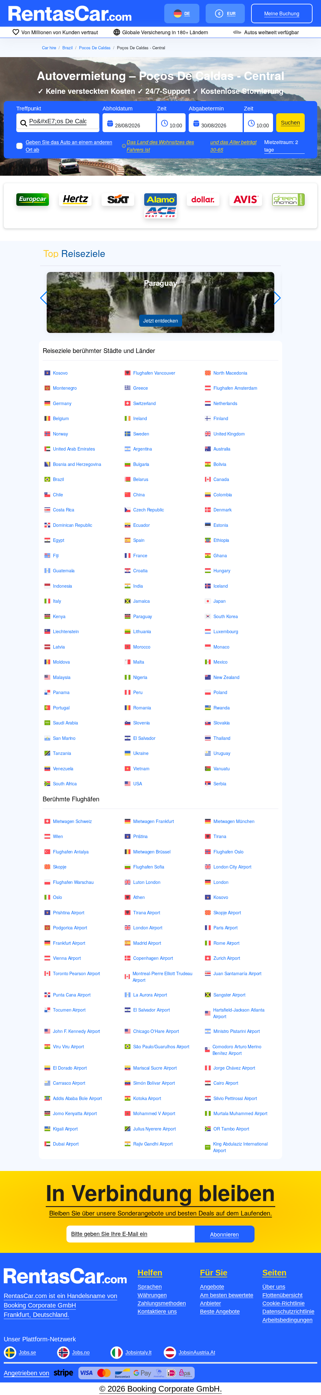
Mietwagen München (234, 821)
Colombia (222, 494)
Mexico (220, 662)
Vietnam (141, 768)
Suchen (290, 123)
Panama (61, 692)
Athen (139, 897)
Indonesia (62, 586)
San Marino (64, 738)
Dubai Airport (66, 1144)
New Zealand (226, 677)
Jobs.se (27, 1352)
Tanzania (62, 753)
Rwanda (221, 707)
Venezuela (63, 768)
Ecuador (141, 525)
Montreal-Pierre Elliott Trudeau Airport (163, 976)
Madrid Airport (147, 943)
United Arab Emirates (74, 449)
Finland (220, 418)
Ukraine (141, 753)
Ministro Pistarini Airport (236, 1031)
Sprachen (150, 1287)
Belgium (61, 418)
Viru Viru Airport (68, 1046)
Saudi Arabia (65, 722)
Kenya (59, 616)
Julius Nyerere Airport (154, 1128)
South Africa (65, 783)
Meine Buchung (281, 13)
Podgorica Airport (70, 927)
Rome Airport (226, 943)
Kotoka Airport (147, 1098)
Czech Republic (148, 509)
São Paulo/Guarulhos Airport (161, 1046)
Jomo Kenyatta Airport (75, 1113)
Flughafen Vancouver (154, 373)
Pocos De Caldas (95, 48)
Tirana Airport (146, 912)
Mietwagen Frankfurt (153, 821)
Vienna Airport (67, 958)
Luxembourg (225, 631)
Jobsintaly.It (138, 1352)
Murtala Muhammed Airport (240, 1113)
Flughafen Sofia (148, 866)
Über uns (273, 1287)
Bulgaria (141, 464)
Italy (57, 601)
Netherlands (225, 403)
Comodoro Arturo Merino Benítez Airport (237, 1049)
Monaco (221, 647)
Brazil (67, 48)
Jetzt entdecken (160, 320)
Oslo (57, 897)
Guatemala (64, 570)
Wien (58, 836)
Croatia (140, 570)
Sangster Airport (229, 994)
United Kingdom (229, 433)
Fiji (56, 555)
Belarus (140, 479)
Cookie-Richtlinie (283, 1303)
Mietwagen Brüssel (152, 851)
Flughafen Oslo (228, 851)
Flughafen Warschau (73, 882)
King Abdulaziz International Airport (240, 1147)
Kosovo (60, 373)
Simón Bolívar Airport (154, 1083)
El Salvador (144, 738)
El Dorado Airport (70, 1068)
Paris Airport (225, 927)
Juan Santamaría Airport (237, 973)
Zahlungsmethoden (162, 1303)
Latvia (59, 647)
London (221, 882)
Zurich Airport (226, 958)
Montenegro (65, 388)
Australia (221, 449)
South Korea (225, 616)
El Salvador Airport (151, 1010)
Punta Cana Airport (72, 994)
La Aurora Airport (150, 994)
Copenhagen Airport (153, 958)
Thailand (221, 738)
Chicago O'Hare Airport (156, 1031)
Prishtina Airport (68, 912)
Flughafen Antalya (71, 851)
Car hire (49, 48)
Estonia (220, 525)
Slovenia (141, 722)
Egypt (58, 540)
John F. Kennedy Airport (76, 1031)
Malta (138, 662)
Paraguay (142, 616)
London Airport (147, 927)
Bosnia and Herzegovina (77, 464)
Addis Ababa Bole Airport (77, 1098)
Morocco (141, 647)
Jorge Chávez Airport (234, 1068)
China (139, 494)
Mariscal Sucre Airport (154, 1068)
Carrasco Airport (69, 1083)
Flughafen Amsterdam (235, 388)
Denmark (222, 509)
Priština (140, 836)
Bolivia (219, 464)
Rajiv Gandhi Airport (153, 1144)
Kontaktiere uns (157, 1311)
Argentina (142, 449)
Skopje (59, 866)
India (138, 586)
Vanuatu (221, 768)
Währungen (152, 1295)
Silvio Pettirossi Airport (235, 1098)
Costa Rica (63, 509)
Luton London (146, 882)
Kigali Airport (65, 1128)
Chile (58, 494)
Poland (220, 692)
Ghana (220, 555)
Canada (221, 479)
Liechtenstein (66, 631)
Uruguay (221, 753)
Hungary (221, 570)
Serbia (219, 783)
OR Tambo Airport (231, 1128)
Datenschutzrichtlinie (288, 1311)
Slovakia (221, 722)
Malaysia (61, 677)
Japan (219, 601)
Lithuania (142, 631)
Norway (60, 433)
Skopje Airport (227, 912)
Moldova (61, 662)
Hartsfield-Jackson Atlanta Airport (238, 1013)
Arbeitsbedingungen (287, 1320)
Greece (140, 388)
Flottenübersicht (282, 1295)
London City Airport (232, 866)
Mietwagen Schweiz (72, 821)
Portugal (61, 707)
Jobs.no (81, 1352)
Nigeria (140, 677)
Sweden (141, 433)
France (140, 555)
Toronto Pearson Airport (76, 973)
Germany (62, 403)
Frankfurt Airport (69, 943)
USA (137, 783)
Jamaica (141, 601)
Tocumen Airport (69, 1010)
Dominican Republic (72, 525)
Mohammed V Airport (154, 1113)
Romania (142, 707)
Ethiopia (221, 540)
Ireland (140, 418)
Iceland (220, 586)
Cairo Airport (225, 1083)
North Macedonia (230, 373)
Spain (139, 540)
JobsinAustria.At (197, 1352)
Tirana (219, 836)
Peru (138, 692)
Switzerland (144, 403)
